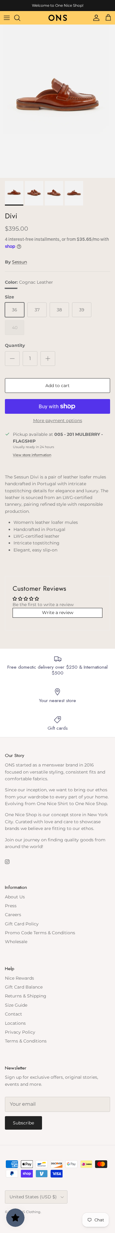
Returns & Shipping (25, 996)
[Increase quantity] (47, 358)
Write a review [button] (57, 612)
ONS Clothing (28, 1212)
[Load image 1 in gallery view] (57, 101)
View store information (32, 455)
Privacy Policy (20, 1032)
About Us (15, 897)
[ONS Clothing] (57, 18)
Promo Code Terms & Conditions (40, 932)
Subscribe (23, 1123)
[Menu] (6, 18)
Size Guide (16, 1005)
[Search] (20, 18)
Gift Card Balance (24, 987)
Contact (13, 1014)
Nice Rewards (19, 978)
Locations (15, 1023)
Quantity (15, 345)
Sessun (19, 262)
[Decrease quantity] (12, 358)
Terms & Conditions (26, 1041)
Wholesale (16, 941)
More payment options (57, 420)
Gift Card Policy (22, 924)
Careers (13, 914)
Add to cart (57, 385)
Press (11, 905)
